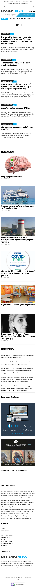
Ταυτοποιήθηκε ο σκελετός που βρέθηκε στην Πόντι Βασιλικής (16, 64)
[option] (22, 19)
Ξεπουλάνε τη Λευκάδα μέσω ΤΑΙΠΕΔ (15, 108)
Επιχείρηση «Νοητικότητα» (11, 177)
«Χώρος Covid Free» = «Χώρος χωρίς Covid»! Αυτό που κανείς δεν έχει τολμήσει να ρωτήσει (18, 273)
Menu (32, 11)
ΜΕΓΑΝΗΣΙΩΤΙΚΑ (5, 531)
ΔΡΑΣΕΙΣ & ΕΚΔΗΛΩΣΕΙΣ (6, 541)
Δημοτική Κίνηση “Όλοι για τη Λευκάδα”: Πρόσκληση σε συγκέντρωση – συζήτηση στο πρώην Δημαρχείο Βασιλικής (16, 86)
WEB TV (3, 539)
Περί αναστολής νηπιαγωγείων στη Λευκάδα (18, 305)
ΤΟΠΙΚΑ (3, 533)
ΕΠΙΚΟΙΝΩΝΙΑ (4, 545)
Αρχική (10, 3)
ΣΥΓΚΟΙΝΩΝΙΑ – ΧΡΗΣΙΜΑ (7, 543)
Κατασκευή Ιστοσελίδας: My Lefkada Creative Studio (18, 577)
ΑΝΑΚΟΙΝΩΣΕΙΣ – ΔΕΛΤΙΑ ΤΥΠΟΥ (8, 535)
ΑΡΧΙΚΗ (3, 528)
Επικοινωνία (16, 3)
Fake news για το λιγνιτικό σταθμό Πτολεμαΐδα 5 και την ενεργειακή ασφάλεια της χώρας (17, 239)
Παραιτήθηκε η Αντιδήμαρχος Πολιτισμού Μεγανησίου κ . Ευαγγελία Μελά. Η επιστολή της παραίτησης (18, 336)
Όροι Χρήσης (24, 3)
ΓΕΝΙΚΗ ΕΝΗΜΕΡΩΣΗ (6, 537)
